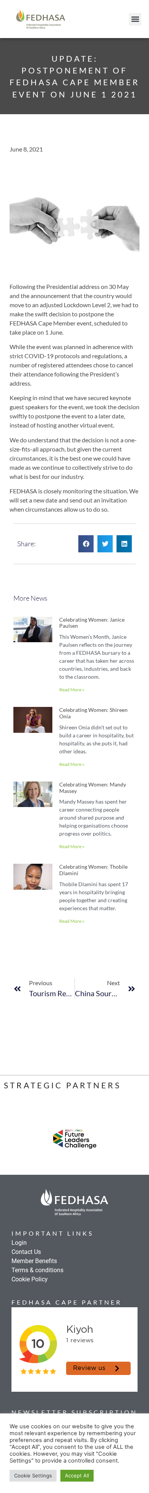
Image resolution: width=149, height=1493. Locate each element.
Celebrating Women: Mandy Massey (92, 787)
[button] (135, 19)
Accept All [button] (77, 1475)
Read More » (71, 689)
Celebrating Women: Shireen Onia (93, 713)
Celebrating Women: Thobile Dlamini (93, 869)
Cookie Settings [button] (33, 1475)
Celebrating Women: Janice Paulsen (92, 622)
